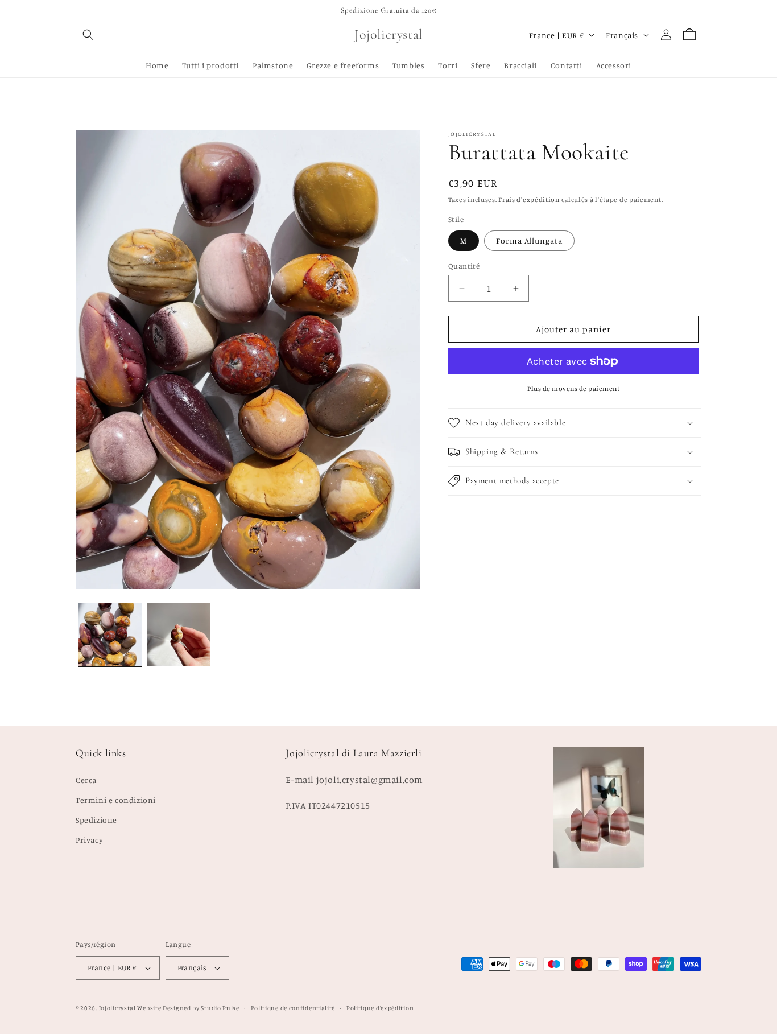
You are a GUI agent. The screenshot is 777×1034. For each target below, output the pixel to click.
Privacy (89, 839)
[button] (88, 34)
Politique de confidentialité (293, 1008)
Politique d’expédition (380, 1008)
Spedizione (96, 820)
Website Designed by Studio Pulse (188, 1008)
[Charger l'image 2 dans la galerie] (178, 634)
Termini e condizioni (116, 800)
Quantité (464, 265)
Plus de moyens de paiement (573, 388)
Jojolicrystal (117, 1008)
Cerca (86, 780)
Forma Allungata (529, 240)
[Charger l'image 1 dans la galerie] (110, 634)
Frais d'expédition (529, 199)
